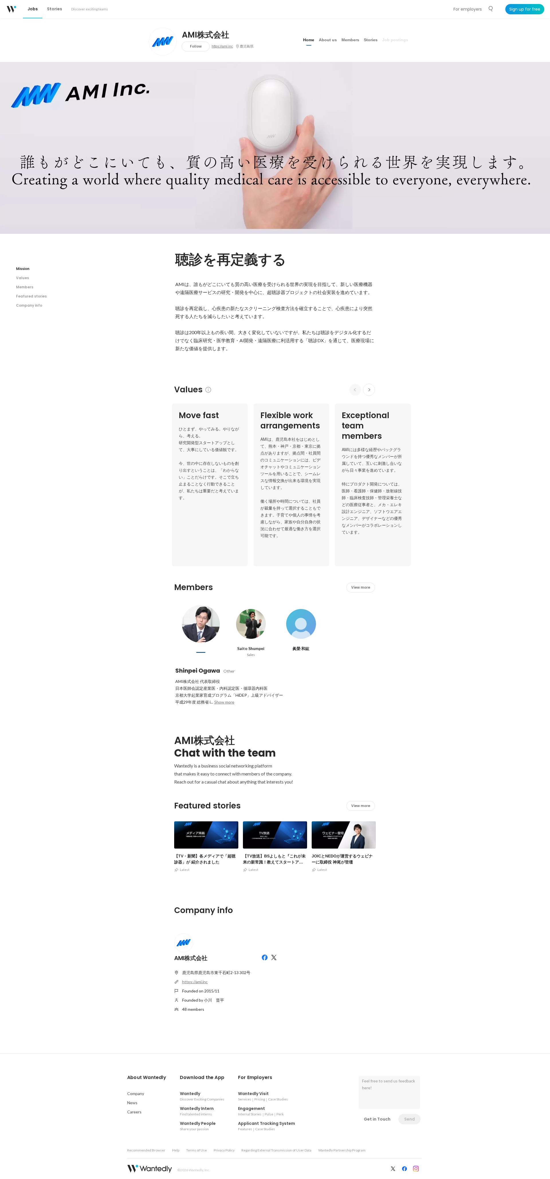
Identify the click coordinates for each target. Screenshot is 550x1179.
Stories (371, 40)
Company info (29, 305)
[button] (146, 1077)
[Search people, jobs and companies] (491, 9)
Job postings (395, 40)
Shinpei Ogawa (197, 671)
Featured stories (31, 296)
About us (328, 40)
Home (308, 40)
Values (22, 277)
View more (360, 587)
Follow (196, 46)
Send (409, 1119)
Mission (23, 268)
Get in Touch (377, 1119)
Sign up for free (524, 9)
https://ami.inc (222, 46)
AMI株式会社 (205, 35)
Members (350, 40)
